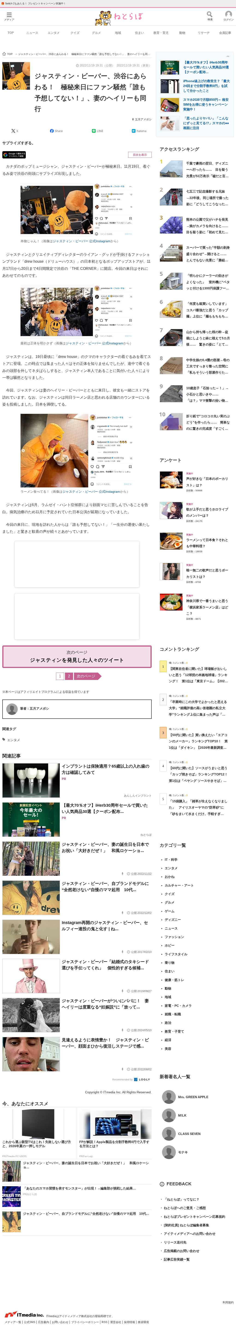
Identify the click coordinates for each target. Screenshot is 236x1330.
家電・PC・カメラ (178, 1006)
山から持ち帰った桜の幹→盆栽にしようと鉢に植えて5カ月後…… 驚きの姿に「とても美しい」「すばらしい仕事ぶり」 (208, 344)
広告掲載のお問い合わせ (179, 1251)
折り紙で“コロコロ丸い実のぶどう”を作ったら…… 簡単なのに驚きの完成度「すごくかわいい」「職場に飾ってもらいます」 (208, 428)
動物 (182, 33)
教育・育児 (160, 33)
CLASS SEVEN (189, 1134)
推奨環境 (143, 1322)
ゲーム (169, 911)
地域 (118, 33)
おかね (169, 876)
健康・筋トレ (174, 980)
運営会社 (116, 1322)
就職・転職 (173, 1014)
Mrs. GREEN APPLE (193, 1097)
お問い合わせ (60, 1322)
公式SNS (30, 1322)
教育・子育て (174, 1031)
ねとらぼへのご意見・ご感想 (183, 1208)
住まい (139, 33)
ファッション (174, 937)
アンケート (171, 460)
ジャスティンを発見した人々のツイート (77, 660)
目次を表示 (140, 154)
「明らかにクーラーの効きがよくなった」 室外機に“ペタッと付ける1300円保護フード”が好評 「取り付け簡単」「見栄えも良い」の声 (208, 288)
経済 (168, 1040)
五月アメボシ (143, 119)
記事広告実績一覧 (175, 1259)
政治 (168, 1023)
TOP (11, 33)
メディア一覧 (13, 1322)
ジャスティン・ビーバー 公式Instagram (81, 241)
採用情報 (130, 1322)
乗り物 (169, 962)
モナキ (183, 1152)
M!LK (182, 1115)
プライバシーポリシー (85, 1322)
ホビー (169, 945)
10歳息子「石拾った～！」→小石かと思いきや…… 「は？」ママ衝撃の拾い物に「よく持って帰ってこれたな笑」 (207, 400)
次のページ (86, 676)
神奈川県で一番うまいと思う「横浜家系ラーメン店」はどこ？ (207, 607)
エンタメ (54, 33)
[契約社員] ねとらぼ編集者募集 (184, 1225)
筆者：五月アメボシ (34, 708)
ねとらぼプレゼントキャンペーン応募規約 (192, 1216)
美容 (168, 1049)
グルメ (96, 33)
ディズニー (173, 919)
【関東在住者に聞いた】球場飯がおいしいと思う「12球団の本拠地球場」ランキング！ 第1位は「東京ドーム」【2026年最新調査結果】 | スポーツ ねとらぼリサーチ (198, 681)
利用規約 (228, 1302)
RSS (105, 1322)
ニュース (32, 33)
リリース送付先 (173, 1242)
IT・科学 (171, 859)
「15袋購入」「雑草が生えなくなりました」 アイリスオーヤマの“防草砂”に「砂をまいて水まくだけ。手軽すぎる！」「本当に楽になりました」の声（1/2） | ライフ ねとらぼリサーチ (198, 813)
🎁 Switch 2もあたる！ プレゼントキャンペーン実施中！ (33, 3)
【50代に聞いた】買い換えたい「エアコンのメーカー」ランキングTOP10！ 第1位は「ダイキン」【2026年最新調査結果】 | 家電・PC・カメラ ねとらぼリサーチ (198, 747)
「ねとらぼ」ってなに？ (179, 1199)
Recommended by (122, 1079)
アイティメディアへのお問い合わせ (187, 1233)
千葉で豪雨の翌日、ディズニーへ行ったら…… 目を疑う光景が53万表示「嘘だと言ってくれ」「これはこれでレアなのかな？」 (207, 175)
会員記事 (225, 33)
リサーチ (204, 33)
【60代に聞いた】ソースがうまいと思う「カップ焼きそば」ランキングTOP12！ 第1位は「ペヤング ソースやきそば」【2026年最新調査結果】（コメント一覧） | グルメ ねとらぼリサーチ (200, 780)
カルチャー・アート (179, 885)
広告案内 (44, 1322)
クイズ (75, 33)
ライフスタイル (176, 954)
